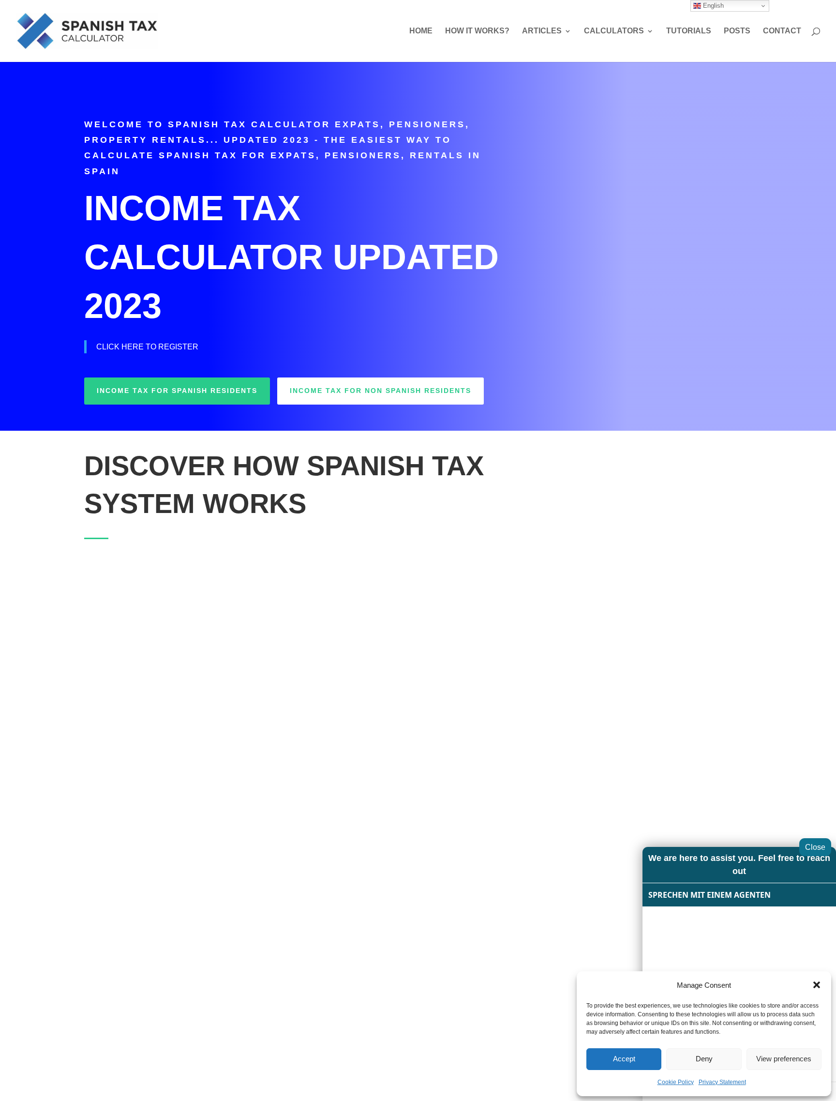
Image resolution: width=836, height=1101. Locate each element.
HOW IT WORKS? (477, 31)
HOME (421, 31)
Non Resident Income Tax (574, 655)
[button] (816, 985)
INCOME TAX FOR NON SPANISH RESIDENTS (380, 390)
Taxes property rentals (580, 780)
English (712, 5)
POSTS (737, 31)
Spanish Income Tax (218, 646)
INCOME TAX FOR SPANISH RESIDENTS (177, 390)
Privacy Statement (722, 1082)
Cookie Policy (675, 1082)
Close (815, 847)
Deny (704, 1059)
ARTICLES (542, 31)
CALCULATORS (614, 31)
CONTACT (782, 31)
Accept (624, 1059)
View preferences (783, 1059)
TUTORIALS (688, 31)
